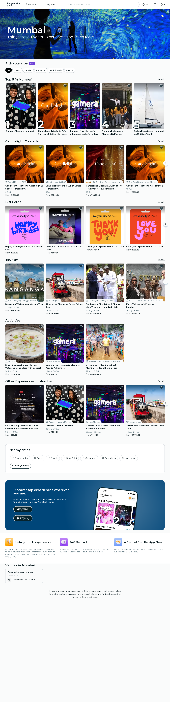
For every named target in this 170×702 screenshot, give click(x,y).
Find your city (22, 465)
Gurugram (90, 458)
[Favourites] (155, 4)
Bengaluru (110, 458)
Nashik (54, 458)
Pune (39, 458)
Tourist (28, 70)
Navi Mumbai (21, 458)
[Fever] (13, 4)
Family (17, 70)
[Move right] (165, 163)
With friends (56, 70)
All (8, 70)
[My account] (163, 4)
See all (161, 79)
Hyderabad (130, 458)
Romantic (40, 70)
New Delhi (71, 458)
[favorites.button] (33, 85)
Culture (69, 70)
